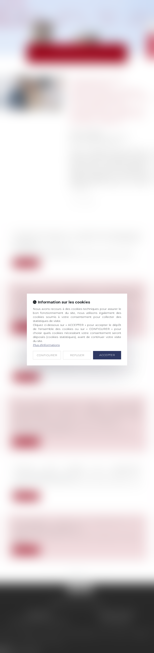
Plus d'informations (46, 345)
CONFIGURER (47, 355)
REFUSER (77, 355)
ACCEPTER (107, 355)
